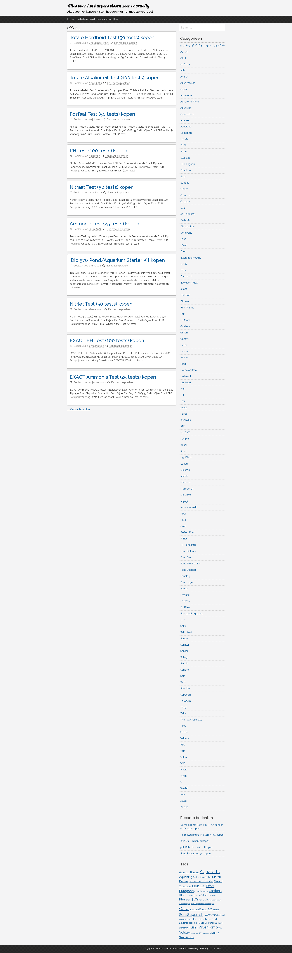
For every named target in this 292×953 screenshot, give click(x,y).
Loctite (184, 463)
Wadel (184, 788)
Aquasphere (187, 114)
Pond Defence (188, 551)
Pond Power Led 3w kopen (195, 853)
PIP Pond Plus (188, 544)
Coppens (185, 201)
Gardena (185, 326)
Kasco (184, 413)
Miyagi (184, 501)
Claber (184, 189)
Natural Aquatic (189, 507)
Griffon (184, 332)
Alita (182, 70)
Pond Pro (185, 557)
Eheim (183, 251)
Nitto (183, 519)
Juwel (183, 407)
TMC (183, 725)
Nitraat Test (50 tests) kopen (102, 187)
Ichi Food (185, 382)
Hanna (184, 351)
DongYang (186, 232)
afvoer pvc (184, 872)
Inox (182, 388)
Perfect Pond (187, 532)
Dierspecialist (187, 226)
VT (182, 782)
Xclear (183, 800)
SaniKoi (184, 644)
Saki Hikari (186, 632)
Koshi (183, 445)
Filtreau (184, 301)
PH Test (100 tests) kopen (98, 150)
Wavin (183, 794)
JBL (182, 395)
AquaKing (185, 107)
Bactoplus (186, 132)
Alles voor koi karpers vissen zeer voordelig (108, 6)
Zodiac (184, 807)
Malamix (185, 470)
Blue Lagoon (187, 164)
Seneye (184, 669)
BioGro (184, 145)
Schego (184, 657)
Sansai (184, 651)
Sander (184, 638)
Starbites (185, 688)
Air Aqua (185, 64)
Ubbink (184, 732)
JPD (182, 401)
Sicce (183, 682)
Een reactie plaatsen (125, 42)
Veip (182, 750)
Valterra (184, 738)
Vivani (183, 775)
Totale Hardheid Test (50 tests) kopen (112, 37)
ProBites (185, 607)
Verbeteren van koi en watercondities (97, 19)
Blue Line (185, 170)
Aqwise (184, 120)
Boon (183, 176)
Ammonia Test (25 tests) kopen (104, 223)
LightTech (185, 457)
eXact (183, 288)
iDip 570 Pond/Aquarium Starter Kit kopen (117, 260)
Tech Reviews (215, 948)
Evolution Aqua (189, 282)
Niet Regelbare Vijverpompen (202, 904)
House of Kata (188, 370)
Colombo (185, 195)
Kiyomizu (185, 420)
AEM (183, 57)
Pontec (184, 588)
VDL (182, 744)
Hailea (183, 345)
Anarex (184, 76)
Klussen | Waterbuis (194, 899)
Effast (183, 245)
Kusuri (183, 451)
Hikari (183, 363)
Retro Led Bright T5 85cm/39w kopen (202, 834)
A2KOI (184, 51)
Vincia (183, 769)
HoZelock (185, 376)
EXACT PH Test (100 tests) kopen (107, 340)
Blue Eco (185, 157)
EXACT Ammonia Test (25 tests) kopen (113, 377)
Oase (183, 526)
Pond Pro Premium (190, 563)
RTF (182, 619)
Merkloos (185, 482)
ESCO (183, 263)
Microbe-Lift (187, 488)
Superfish (185, 694)
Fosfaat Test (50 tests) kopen (102, 114)
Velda (183, 757)
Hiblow (184, 357)
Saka (183, 626)
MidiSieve (185, 494)
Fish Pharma (187, 307)
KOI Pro (184, 438)
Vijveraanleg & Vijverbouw (198, 933)
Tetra (183, 713)
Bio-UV (184, 139)
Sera (182, 676)
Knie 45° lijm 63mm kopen (194, 841)
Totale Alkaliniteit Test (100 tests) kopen (115, 77)
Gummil (184, 338)
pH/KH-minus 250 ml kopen (196, 847)
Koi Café (185, 432)
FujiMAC (184, 320)
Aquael (184, 89)
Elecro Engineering (190, 257)
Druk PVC (198, 886)
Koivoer (212, 900)
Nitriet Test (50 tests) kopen (101, 304)
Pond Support (188, 569)
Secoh (184, 663)
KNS (182, 426)
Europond (185, 276)
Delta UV (185, 220)
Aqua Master (187, 82)
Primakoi (185, 594)
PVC (210, 909)
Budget (184, 182)
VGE (182, 763)
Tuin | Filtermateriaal (207, 923)
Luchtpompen (184, 904)
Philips (184, 538)
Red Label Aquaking (191, 613)
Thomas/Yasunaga (191, 719)
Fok (182, 313)
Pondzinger (186, 582)
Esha (183, 270)
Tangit (183, 707)
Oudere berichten (78, 409)
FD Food (185, 295)
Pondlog (185, 576)
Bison (183, 151)
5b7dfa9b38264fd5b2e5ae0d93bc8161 (202, 45)
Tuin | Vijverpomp (203, 927)
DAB (183, 207)
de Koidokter (187, 214)
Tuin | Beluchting (202, 919)
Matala (184, 476)
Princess (185, 601)
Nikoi (183, 513)
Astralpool (186, 126)
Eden (183, 239)
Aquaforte (186, 95)
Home (70, 19)
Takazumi (185, 700)
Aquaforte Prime (189, 101)
